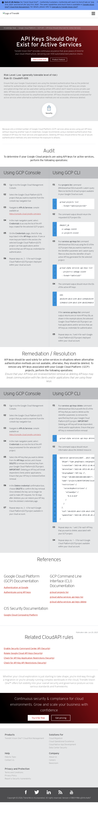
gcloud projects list (59, 592)
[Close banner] (97, 2)
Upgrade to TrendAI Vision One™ (65, 7)
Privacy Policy (11, 775)
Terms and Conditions (14, 772)
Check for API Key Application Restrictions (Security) (29, 658)
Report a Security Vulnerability (18, 779)
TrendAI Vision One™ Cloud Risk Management (24, 738)
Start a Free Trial (39, 59)
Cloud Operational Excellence (61, 741)
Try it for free (38, 717)
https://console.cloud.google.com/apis (25, 213)
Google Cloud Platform (27, 28)
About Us (53, 757)
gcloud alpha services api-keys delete (68, 601)
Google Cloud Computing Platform (21, 614)
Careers (52, 760)
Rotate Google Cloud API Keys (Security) (23, 653)
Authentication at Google (16, 587)
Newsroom (53, 763)
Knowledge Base (10, 28)
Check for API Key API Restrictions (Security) (25, 662)
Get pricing (60, 717)
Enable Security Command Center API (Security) (27, 648)
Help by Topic (10, 757)
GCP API (41, 28)
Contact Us (9, 760)
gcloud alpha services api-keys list (66, 597)
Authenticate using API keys (17, 592)
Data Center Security (58, 747)
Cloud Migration (56, 738)
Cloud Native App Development (62, 744)
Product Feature (58, 59)
